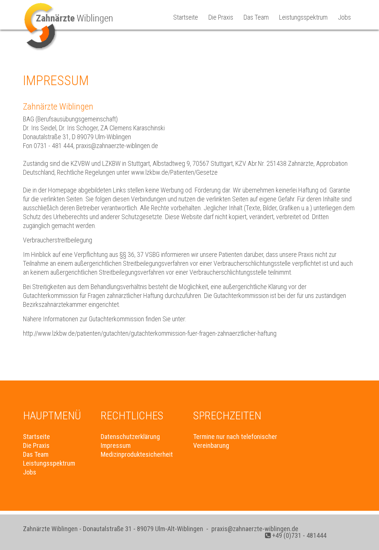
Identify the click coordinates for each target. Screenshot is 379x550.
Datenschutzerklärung (130, 436)
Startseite (185, 17)
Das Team (256, 17)
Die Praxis (220, 17)
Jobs (344, 17)
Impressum (116, 445)
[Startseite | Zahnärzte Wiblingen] (69, 52)
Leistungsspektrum (303, 17)
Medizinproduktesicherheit (137, 454)
